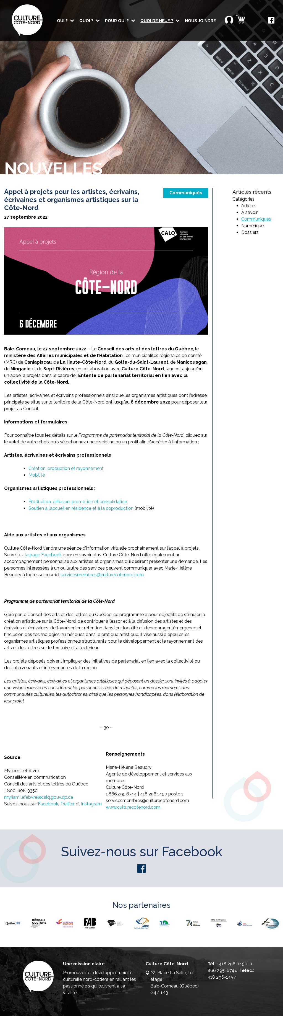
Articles (248, 205)
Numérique (252, 225)
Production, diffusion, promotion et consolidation (77, 501)
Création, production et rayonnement (66, 468)
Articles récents (251, 192)
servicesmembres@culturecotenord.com (102, 574)
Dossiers (250, 232)
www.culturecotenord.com (133, 807)
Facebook (48, 803)
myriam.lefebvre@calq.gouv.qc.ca (38, 797)
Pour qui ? (117, 20)
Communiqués (185, 192)
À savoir (249, 212)
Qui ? (62, 20)
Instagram (91, 803)
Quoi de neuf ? (156, 20)
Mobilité (36, 475)
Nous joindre (200, 20)
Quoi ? (86, 20)
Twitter (67, 803)
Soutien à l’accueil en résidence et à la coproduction (80, 508)
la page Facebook (44, 554)
